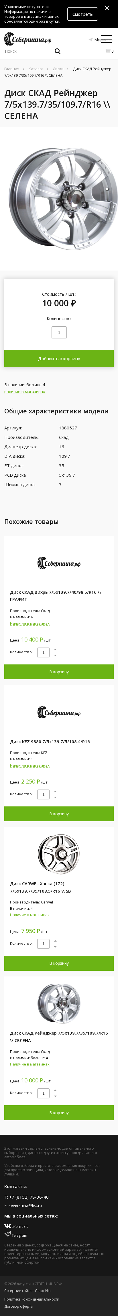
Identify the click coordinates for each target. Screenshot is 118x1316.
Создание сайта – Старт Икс (27, 1291)
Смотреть (82, 14)
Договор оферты (18, 1306)
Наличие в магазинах (30, 624)
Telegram (19, 1235)
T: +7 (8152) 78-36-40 (26, 1197)
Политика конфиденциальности (31, 1299)
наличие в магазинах (24, 392)
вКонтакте (20, 1226)
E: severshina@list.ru (23, 1205)
